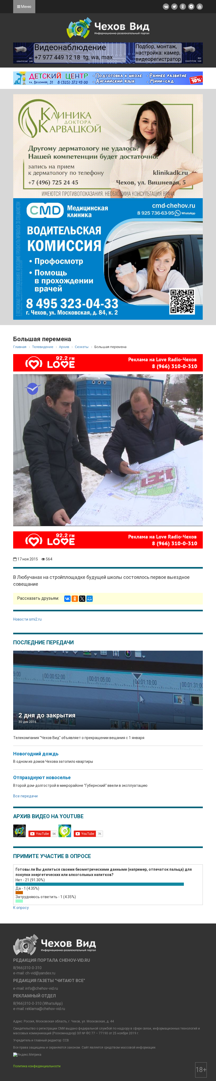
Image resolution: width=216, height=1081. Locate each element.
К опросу (21, 908)
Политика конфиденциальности (37, 1066)
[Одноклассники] (75, 599)
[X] (82, 599)
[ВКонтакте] (67, 599)
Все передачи (25, 796)
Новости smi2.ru (27, 619)
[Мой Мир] (89, 599)
